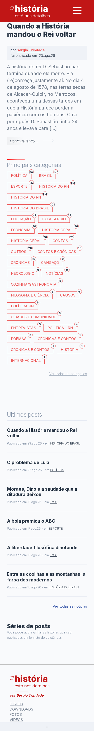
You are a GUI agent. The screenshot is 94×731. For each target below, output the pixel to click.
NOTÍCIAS (56, 273)
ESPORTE (21, 186)
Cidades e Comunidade (35, 316)
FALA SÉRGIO (56, 218)
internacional (28, 360)
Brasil (47, 175)
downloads (21, 709)
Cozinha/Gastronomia (35, 283)
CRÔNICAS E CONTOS (59, 338)
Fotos (16, 714)
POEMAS (20, 338)
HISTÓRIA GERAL (28, 240)
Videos (16, 720)
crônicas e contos (32, 349)
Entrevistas (25, 327)
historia (71, 349)
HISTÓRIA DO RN (56, 186)
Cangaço (52, 262)
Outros (20, 251)
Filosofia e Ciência (32, 294)
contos (62, 240)
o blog (16, 704)
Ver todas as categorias (68, 374)
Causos (69, 294)
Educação (23, 218)
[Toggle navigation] (77, 10)
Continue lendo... (24, 141)
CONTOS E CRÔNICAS (59, 251)
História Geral (59, 229)
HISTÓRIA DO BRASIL (32, 207)
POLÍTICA (21, 175)
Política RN (24, 305)
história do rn (28, 196)
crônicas (22, 262)
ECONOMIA (23, 229)
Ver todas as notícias (70, 606)
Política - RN (62, 327)
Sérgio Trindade (31, 50)
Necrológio (24, 273)
